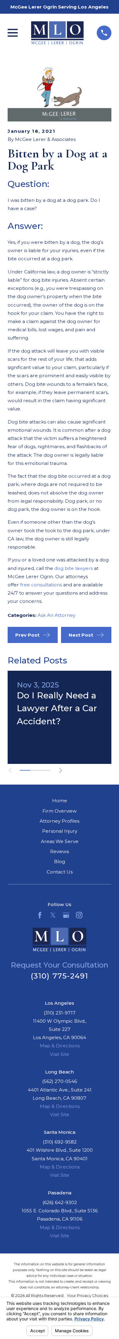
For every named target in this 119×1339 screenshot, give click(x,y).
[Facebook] (40, 915)
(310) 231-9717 (60, 1013)
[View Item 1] (25, 770)
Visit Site (59, 1054)
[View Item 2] (35, 770)
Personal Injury (59, 831)
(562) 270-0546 (59, 1081)
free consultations (41, 585)
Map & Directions (60, 1046)
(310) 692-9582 (60, 1142)
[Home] (57, 33)
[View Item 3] (45, 770)
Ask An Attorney (56, 615)
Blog (59, 861)
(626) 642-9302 (59, 1202)
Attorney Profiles (59, 821)
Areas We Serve (59, 841)
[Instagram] (79, 915)
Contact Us (60, 872)
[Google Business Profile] (66, 915)
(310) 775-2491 (59, 976)
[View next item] (60, 770)
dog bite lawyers (73, 568)
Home (59, 800)
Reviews (59, 851)
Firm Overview (59, 811)
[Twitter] (53, 915)
